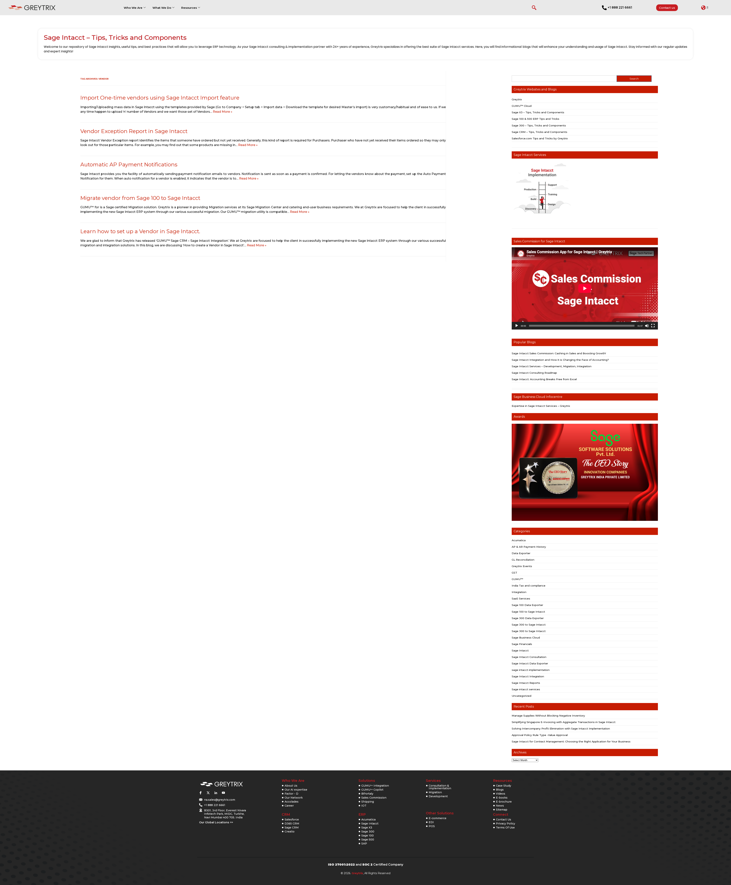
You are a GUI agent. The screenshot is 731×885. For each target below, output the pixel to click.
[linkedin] (215, 793)
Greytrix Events (522, 566)
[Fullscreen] (653, 326)
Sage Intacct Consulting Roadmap (534, 372)
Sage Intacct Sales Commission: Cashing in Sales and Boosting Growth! (559, 353)
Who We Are (133, 8)
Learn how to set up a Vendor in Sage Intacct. (140, 231)
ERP (362, 814)
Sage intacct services (526, 689)
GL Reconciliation (523, 559)
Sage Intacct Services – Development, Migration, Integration (551, 366)
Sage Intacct (520, 650)
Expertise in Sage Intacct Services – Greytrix (541, 405)
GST (514, 572)
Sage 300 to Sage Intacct (529, 624)
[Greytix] (221, 784)
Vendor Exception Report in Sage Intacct (134, 131)
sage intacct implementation (531, 669)
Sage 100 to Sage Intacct (528, 611)
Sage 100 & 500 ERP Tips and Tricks (535, 118)
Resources (189, 8)
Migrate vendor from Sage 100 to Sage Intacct (140, 198)
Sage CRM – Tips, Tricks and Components (539, 131)
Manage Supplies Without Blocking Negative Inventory (548, 715)
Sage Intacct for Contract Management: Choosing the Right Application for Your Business (571, 741)
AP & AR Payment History (529, 546)
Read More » (222, 111)
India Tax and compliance (528, 585)
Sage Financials (522, 644)
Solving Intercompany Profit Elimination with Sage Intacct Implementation (561, 728)
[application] (585, 288)
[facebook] (200, 793)
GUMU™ (517, 579)
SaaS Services (521, 598)
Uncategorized (521, 695)
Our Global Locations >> (216, 822)
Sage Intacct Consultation (529, 656)
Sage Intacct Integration (528, 676)
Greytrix (517, 99)
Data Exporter (521, 553)
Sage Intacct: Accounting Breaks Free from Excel (544, 379)
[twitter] (208, 793)
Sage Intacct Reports (526, 682)
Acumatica (519, 540)
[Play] (517, 326)
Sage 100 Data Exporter (527, 604)
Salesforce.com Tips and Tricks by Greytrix (540, 138)
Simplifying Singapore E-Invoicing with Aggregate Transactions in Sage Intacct (563, 722)
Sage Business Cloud (526, 637)
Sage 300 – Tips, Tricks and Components (539, 125)
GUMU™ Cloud (521, 105)
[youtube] (223, 793)
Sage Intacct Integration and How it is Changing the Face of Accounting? (560, 359)
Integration (519, 592)
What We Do (161, 8)
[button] (704, 7)
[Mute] (647, 326)
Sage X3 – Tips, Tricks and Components (538, 112)
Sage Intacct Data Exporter (530, 663)
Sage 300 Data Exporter (528, 618)
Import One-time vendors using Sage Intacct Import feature (159, 97)
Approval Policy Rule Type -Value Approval (540, 735)
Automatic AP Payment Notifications (128, 164)
